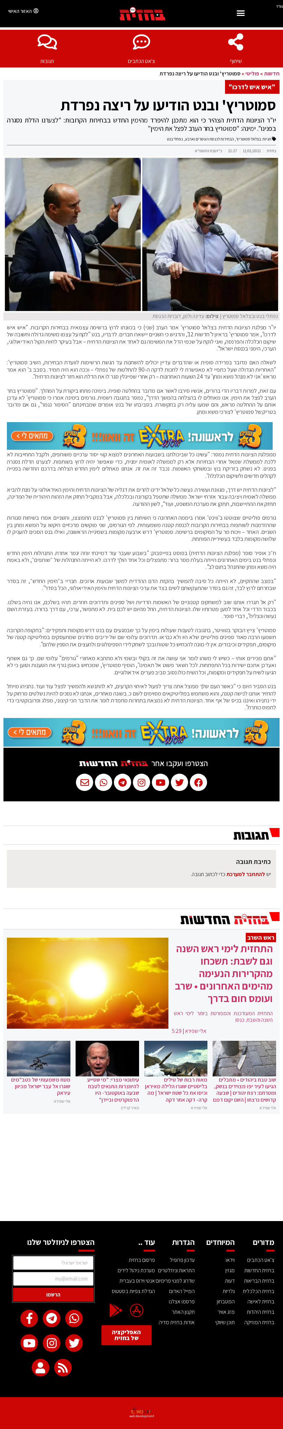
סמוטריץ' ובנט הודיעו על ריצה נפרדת (168, 105)
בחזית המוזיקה (259, 1322)
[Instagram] (51, 1343)
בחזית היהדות (260, 1312)
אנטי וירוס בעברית (137, 1280)
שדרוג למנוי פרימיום (175, 1280)
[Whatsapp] (74, 1318)
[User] (40, 1367)
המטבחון (226, 1301)
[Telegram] (51, 1318)
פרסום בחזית (142, 1260)
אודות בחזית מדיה (177, 1322)
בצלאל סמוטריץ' (248, 139)
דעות (230, 1280)
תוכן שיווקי (225, 1322)
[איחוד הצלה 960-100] (140, 448)
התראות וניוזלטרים (176, 1270)
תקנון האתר (183, 1312)
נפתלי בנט (175, 139)
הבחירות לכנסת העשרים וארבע (209, 139)
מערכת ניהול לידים (136, 1270)
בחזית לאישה (260, 1301)
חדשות (272, 73)
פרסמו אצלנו (182, 1301)
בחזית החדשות (259, 1270)
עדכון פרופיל (182, 1260)
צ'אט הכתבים (141, 61)
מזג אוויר (226, 1312)
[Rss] (63, 1367)
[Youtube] (29, 1343)
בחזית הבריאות (259, 1280)
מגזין (230, 1270)
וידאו (230, 1260)
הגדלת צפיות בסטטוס (133, 1291)
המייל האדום (182, 1291)
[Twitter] (74, 1343)
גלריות (229, 1291)
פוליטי (252, 73)
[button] (240, 14)
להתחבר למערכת (245, 874)
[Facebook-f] (29, 1318)
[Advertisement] (141, 1169)
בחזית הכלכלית (258, 1291)
